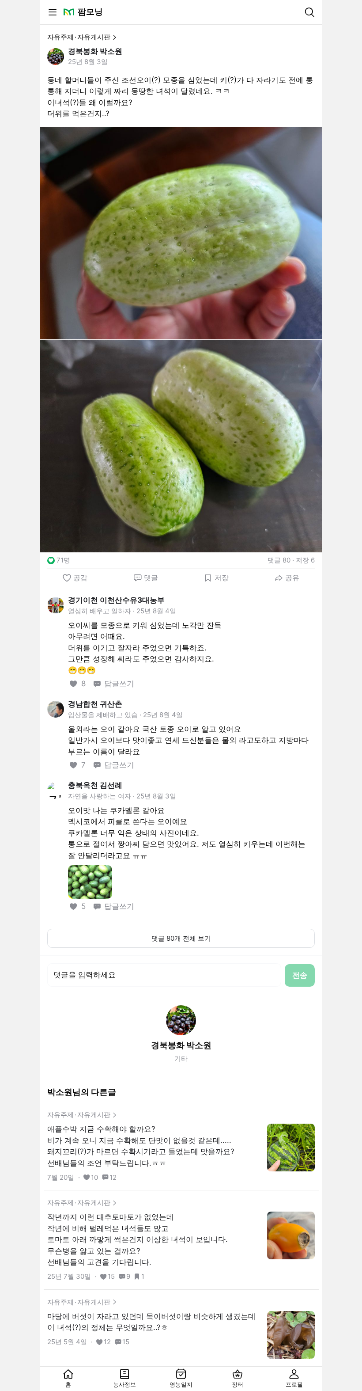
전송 (299, 975)
